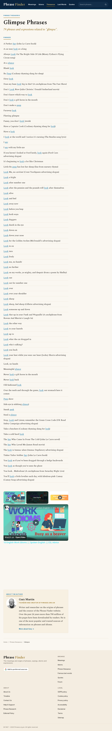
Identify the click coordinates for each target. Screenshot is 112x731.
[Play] (60, 497)
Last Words (62, 4)
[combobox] (91, 4)
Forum (60, 682)
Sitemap (61, 718)
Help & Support (9, 705)
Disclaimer (61, 709)
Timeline (7, 696)
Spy (14, 43)
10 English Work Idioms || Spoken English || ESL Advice (35, 507)
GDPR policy (62, 692)
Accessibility (62, 705)
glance (11, 63)
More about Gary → (26, 629)
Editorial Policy (9, 713)
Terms (60, 713)
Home (5, 642)
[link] (7, 508)
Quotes (72, 4)
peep (19, 105)
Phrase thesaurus (16, 642)
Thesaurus (50, 4)
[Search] (105, 4)
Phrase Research (10, 709)
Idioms (41, 4)
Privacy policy (63, 700)
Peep (9, 73)
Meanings (32, 4)
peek (12, 409)
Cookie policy (63, 696)
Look (13, 54)
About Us (7, 692)
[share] (64, 507)
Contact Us (8, 700)
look (15, 49)
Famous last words (65, 673)
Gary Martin (26, 599)
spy (6, 142)
